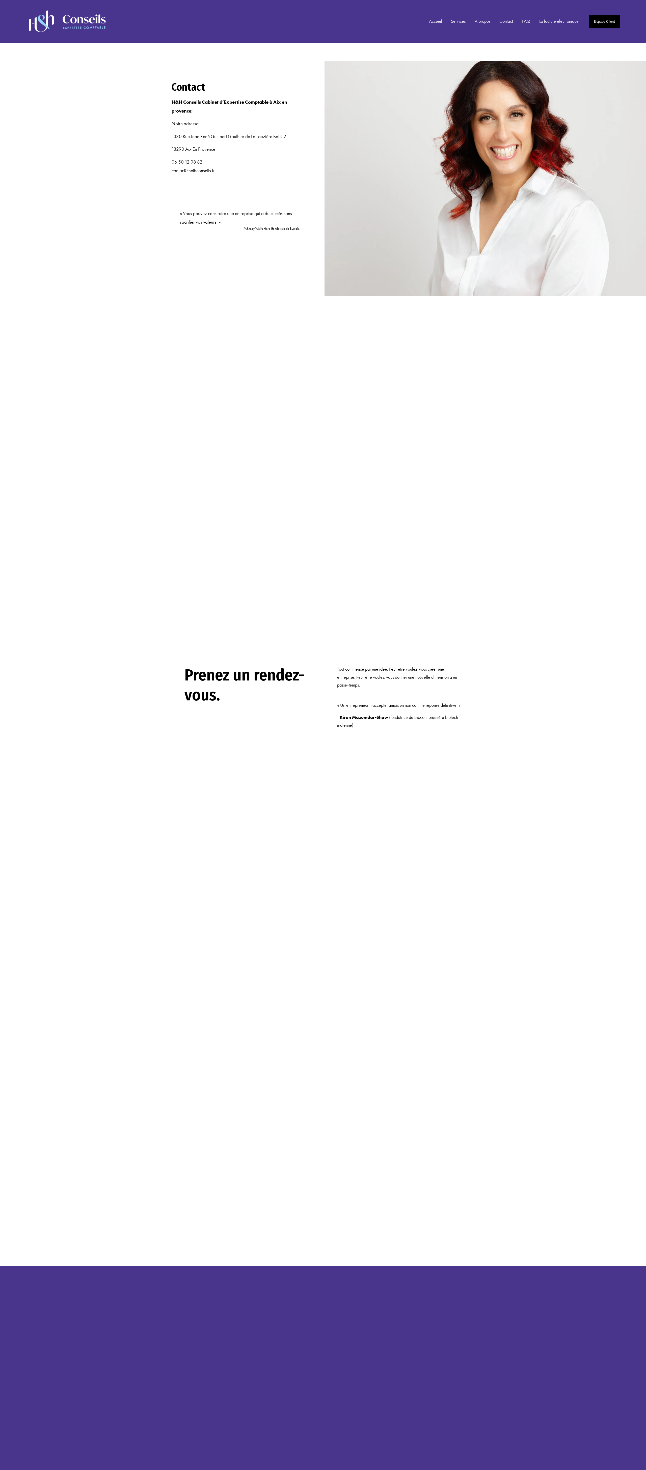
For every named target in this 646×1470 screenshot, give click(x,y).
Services (458, 21)
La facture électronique (559, 21)
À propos (482, 21)
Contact (506, 21)
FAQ (526, 21)
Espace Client (604, 21)
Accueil (435, 21)
